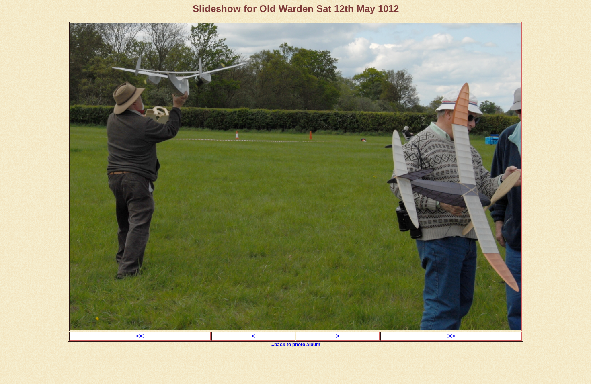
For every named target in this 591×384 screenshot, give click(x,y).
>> (451, 336)
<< (140, 336)
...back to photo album (295, 344)
